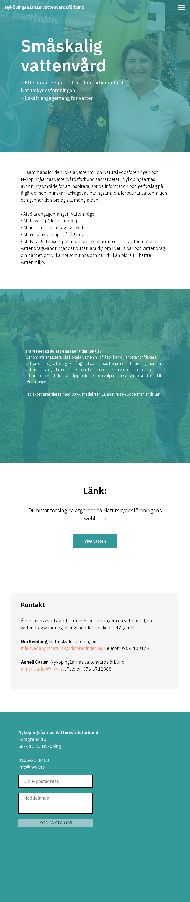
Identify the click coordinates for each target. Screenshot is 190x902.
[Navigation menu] (181, 7)
